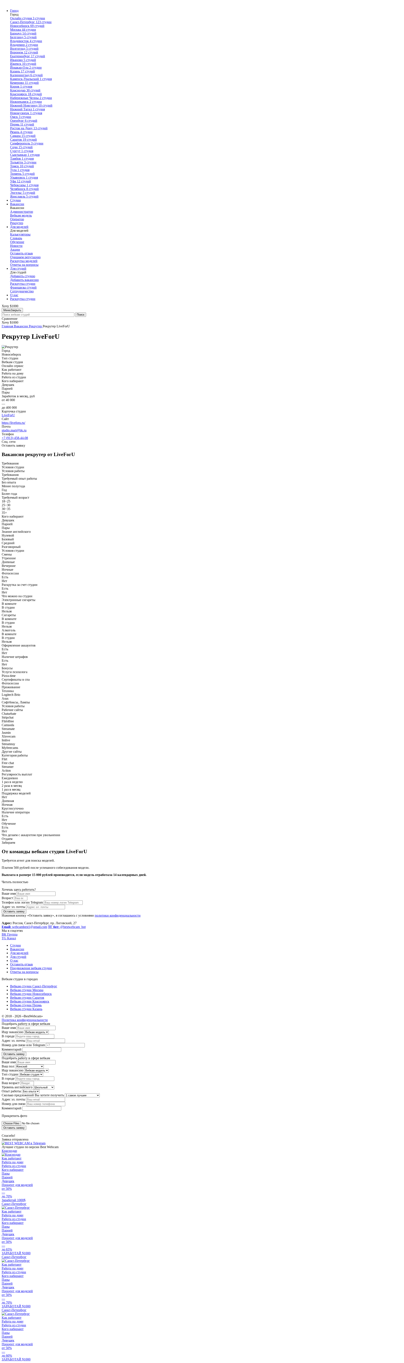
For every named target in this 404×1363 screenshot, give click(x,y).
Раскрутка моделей (23, 261)
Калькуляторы (20, 234)
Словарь (16, 238)
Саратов (23, 139)
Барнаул (23, 33)
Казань (22, 71)
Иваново (23, 60)
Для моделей (19, 227)
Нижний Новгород (31, 105)
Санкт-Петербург (31, 22)
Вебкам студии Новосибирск (31, 994)
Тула (19, 170)
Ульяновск (24, 177)
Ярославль (24, 196)
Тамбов (22, 158)
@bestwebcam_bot (67, 927)
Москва (23, 29)
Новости (16, 246)
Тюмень (22, 173)
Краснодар (25, 90)
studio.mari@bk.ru (14, 430)
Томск (22, 166)
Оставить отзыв (21, 253)
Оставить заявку (14, 911)
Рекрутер (16, 223)
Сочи (21, 147)
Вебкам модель (21, 215)
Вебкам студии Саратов (27, 997)
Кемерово (24, 82)
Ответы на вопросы (24, 264)
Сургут (21, 151)
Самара (23, 136)
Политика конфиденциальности (25, 1020)
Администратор (21, 211)
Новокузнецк (26, 113)
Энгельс (22, 192)
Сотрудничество (22, 291)
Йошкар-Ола (26, 67)
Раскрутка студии (22, 283)
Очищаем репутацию (25, 257)
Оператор (17, 219)
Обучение (17, 242)
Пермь (22, 124)
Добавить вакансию (24, 280)
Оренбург (23, 120)
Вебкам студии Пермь (26, 1005)
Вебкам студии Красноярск (29, 1001)
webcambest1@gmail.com (24, 927)
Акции (15, 249)
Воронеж (24, 52)
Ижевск (23, 64)
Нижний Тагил (27, 109)
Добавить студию (22, 276)
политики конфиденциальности (118, 915)
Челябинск (24, 189)
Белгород (23, 37)
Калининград (26, 75)
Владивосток (26, 41)
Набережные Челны (31, 98)
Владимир (24, 45)
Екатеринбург (27, 56)
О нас (14, 295)
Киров (21, 86)
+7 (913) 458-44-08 (15, 438)
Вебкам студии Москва (26, 990)
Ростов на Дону (29, 128)
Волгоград (24, 48)
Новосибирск (27, 26)
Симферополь (26, 143)
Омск (20, 117)
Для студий (18, 268)
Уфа (20, 181)
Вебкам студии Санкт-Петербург (33, 986)
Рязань (21, 132)
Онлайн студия (27, 18)
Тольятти (23, 162)
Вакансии (17, 204)
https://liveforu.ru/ (13, 422)
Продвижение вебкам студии (31, 968)
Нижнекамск (26, 101)
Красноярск (26, 94)
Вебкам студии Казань (26, 1009)
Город (14, 10)
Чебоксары (24, 185)
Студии (15, 200)
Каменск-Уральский (31, 79)
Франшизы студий (23, 287)
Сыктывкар (25, 155)
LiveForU (8, 415)
